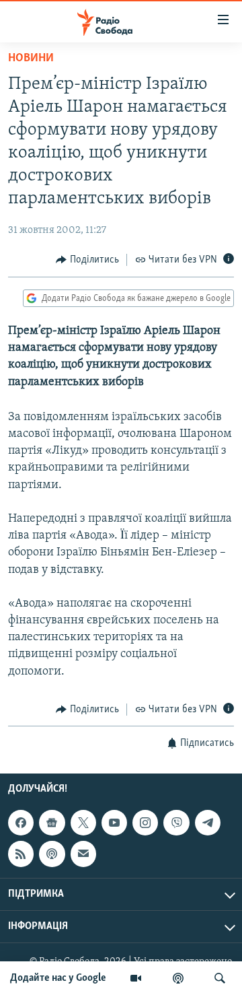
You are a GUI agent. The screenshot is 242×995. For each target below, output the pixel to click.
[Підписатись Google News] (52, 822)
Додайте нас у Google (58, 978)
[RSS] (21, 854)
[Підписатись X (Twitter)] (83, 822)
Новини (31, 59)
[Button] (87, 260)
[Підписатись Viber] (176, 822)
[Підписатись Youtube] (114, 822)
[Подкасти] (178, 978)
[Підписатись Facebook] (21, 822)
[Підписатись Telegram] (207, 822)
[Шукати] (220, 978)
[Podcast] (52, 854)
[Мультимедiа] (136, 978)
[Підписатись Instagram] (145, 822)
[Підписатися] (83, 854)
